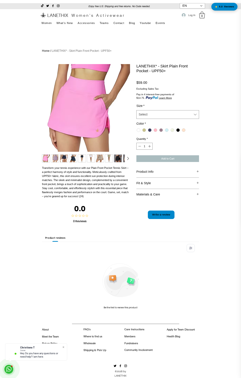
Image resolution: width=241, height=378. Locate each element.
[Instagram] (58, 6)
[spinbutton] (144, 146)
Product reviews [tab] (55, 238)
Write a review (161, 214)
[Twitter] (47, 6)
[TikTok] (42, 6)
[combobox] (167, 114)
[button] (202, 15)
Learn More (165, 97)
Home (46, 50)
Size (140, 106)
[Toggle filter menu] (191, 248)
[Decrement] (139, 146)
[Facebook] (53, 6)
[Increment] (149, 146)
